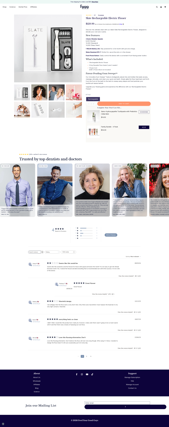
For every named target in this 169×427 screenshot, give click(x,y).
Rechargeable (93, 99)
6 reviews (101, 15)
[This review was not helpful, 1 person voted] (112, 294)
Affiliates (33, 7)
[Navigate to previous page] (78, 356)
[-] (88, 104)
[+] (93, 104)
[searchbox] (34, 252)
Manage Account (132, 384)
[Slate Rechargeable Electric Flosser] (22, 92)
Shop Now (95, 2)
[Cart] (165, 7)
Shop (4, 7)
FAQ (132, 381)
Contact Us (132, 388)
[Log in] (161, 7)
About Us (36, 377)
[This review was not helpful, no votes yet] (139, 276)
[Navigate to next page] (91, 356)
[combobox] (52, 252)
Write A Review (111, 235)
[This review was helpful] (135, 276)
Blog (36, 388)
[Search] (157, 7)
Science (13, 7)
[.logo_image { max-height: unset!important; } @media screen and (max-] (84, 7)
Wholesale (36, 381)
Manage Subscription (132, 377)
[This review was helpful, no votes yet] (109, 294)
